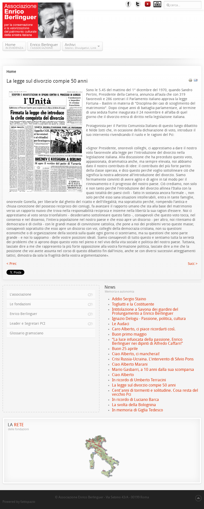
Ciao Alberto (123, 374)
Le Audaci (120, 323)
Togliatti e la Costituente (133, 304)
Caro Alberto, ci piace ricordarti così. (143, 329)
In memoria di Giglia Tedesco (137, 410)
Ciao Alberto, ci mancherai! (135, 354)
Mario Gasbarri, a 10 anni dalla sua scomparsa (153, 369)
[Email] (196, 81)
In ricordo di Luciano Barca (135, 399)
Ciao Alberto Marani (130, 364)
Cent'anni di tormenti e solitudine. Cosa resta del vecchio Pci (155, 392)
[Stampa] (190, 81)
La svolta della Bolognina (134, 404)
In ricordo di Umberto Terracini (139, 380)
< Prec (11, 264)
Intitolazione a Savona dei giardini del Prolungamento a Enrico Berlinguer (145, 311)
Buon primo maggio (129, 334)
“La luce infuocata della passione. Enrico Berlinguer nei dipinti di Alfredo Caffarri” (147, 341)
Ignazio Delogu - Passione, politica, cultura (149, 318)
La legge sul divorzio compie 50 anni (144, 385)
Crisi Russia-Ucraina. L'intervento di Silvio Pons (153, 359)
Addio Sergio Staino (129, 299)
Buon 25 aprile (125, 348)
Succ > (193, 264)
